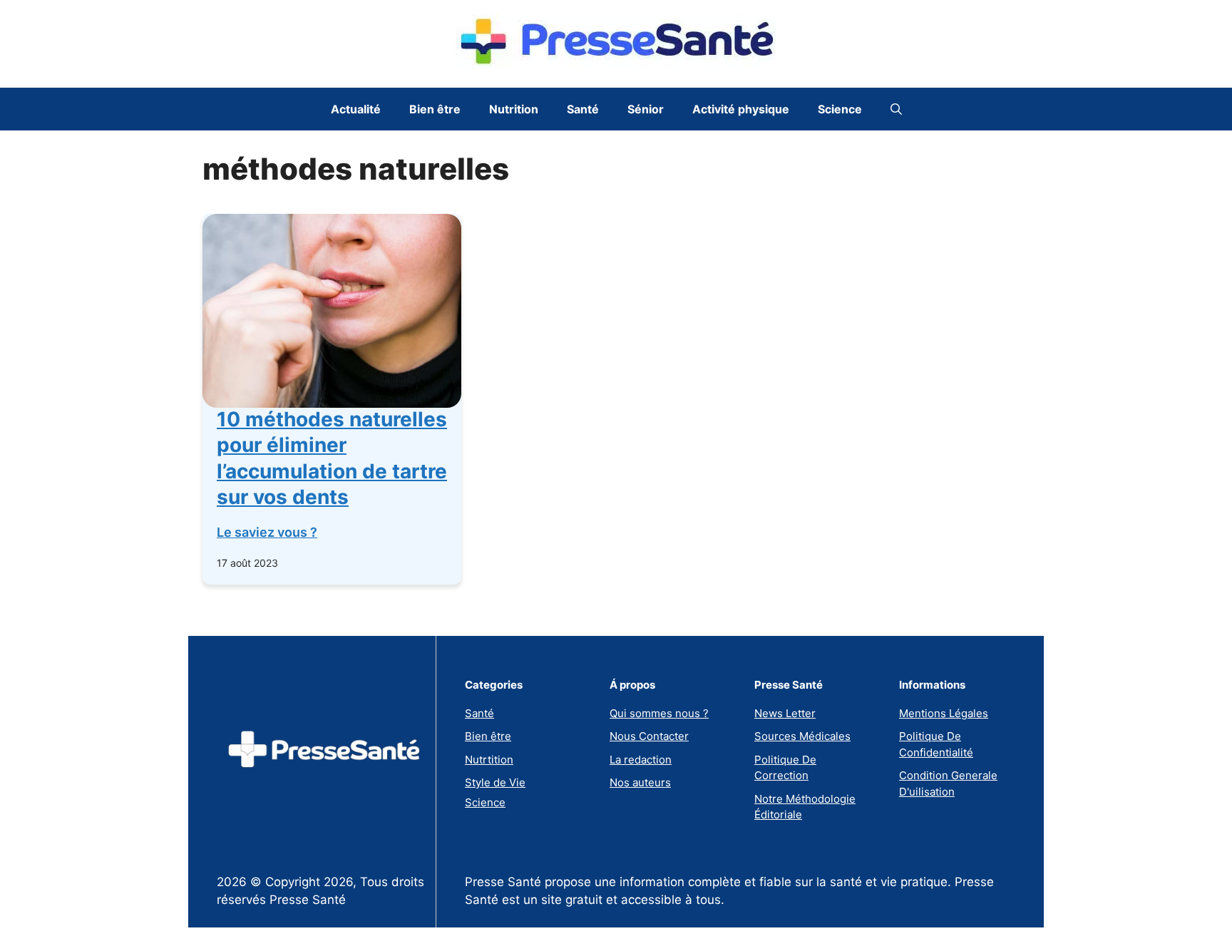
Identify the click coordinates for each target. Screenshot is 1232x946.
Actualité (356, 109)
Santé (583, 109)
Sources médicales (802, 736)
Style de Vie (495, 782)
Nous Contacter (649, 736)
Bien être (435, 109)
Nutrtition (489, 759)
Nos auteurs (640, 782)
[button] (896, 109)
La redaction (641, 759)
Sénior (645, 109)
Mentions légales (943, 713)
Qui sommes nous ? (659, 713)
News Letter (785, 713)
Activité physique (740, 109)
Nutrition (513, 109)
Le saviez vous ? (267, 532)
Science (840, 109)
